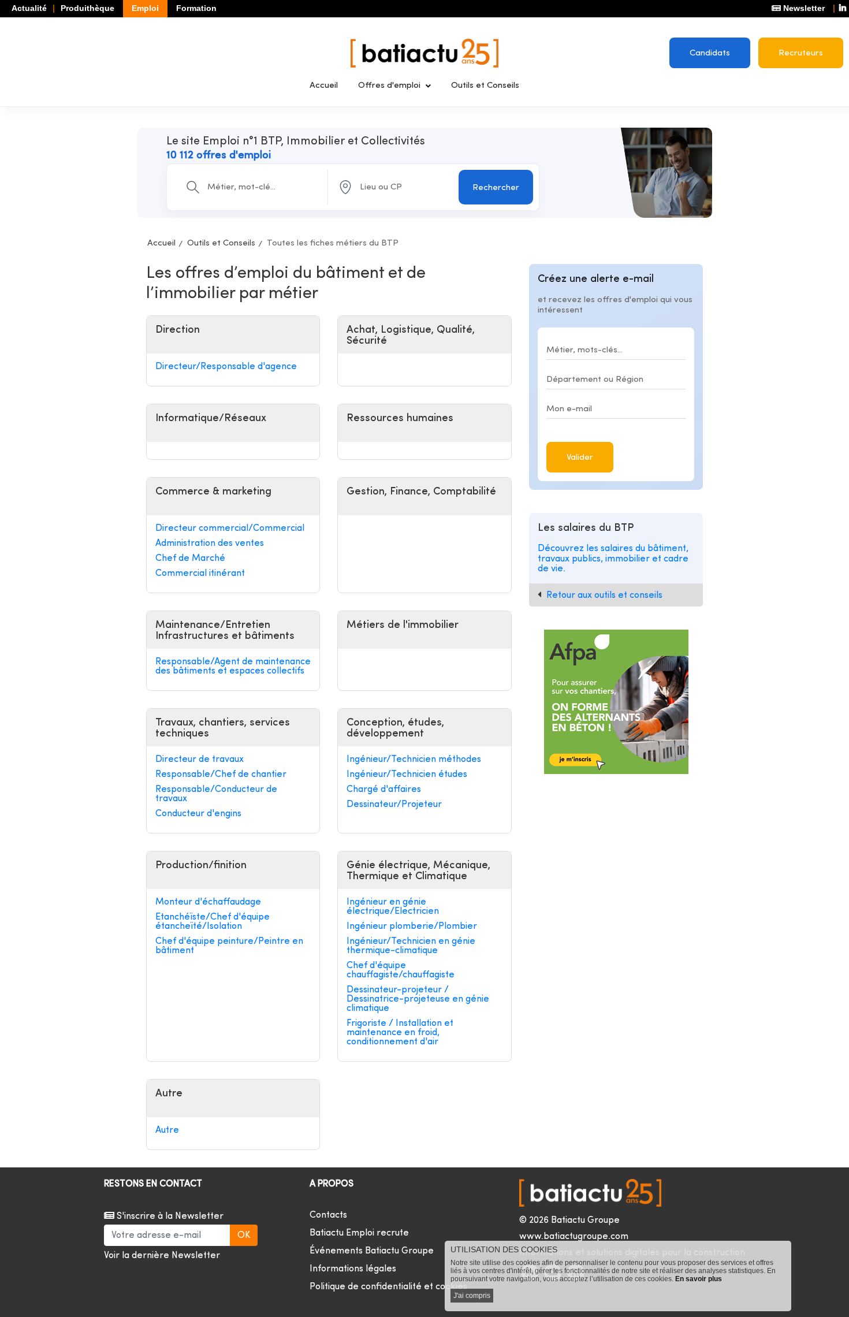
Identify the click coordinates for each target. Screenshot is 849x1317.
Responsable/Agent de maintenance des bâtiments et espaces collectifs (233, 666)
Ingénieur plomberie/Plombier (412, 926)
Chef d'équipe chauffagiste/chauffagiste (401, 970)
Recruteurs (801, 53)
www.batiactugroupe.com (573, 1236)
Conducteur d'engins (198, 814)
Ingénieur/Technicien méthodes (414, 759)
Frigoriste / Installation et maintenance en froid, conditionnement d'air (400, 1033)
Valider (580, 457)
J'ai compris (471, 1296)
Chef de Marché (190, 558)
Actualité (29, 8)
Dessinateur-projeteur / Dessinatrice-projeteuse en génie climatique (418, 999)
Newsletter (803, 8)
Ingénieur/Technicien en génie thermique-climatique (411, 946)
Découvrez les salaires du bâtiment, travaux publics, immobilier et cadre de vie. (613, 559)
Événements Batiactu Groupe (372, 1251)
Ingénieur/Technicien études (407, 774)
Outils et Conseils (485, 85)
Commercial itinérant (200, 573)
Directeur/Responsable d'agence (226, 366)
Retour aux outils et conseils (604, 595)
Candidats (710, 53)
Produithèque (87, 8)
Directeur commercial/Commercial (229, 528)
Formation (196, 8)
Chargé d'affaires (384, 789)
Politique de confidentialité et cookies (388, 1287)
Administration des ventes (209, 543)
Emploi (145, 8)
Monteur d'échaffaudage (208, 902)
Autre (167, 1130)
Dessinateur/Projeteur (394, 804)
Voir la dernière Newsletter (162, 1255)
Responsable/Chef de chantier (220, 774)
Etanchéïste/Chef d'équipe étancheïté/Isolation (212, 922)
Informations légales (353, 1269)
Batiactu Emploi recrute (359, 1233)
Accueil (324, 85)
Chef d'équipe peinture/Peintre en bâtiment (229, 946)
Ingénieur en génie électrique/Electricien (393, 907)
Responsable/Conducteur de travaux (216, 794)
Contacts (328, 1215)
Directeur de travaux (199, 759)
